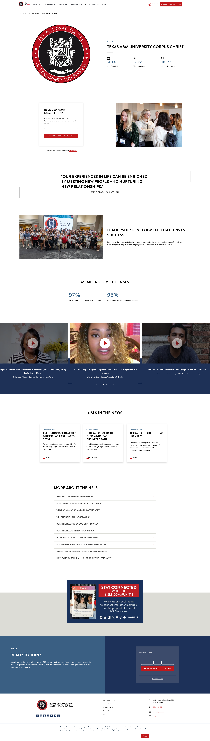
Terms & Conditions (110, 704)
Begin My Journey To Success (61, 136)
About (35, 4)
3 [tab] (103, 385)
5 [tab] (110, 385)
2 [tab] (100, 385)
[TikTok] (55, 716)
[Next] (139, 383)
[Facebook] (37, 716)
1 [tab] (97, 385)
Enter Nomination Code (171, 4)
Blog (104, 714)
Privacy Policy (108, 707)
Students (63, 4)
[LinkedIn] (44, 716)
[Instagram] (41, 716)
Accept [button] (145, 736)
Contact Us (107, 711)
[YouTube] (51, 716)
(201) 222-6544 (158, 707)
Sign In (155, 4)
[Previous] (70, 383)
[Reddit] (58, 716)
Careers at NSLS (109, 700)
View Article (48, 458)
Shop (104, 4)
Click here (73, 150)
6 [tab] (113, 385)
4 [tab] (107, 385)
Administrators (77, 4)
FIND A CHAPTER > (25, 13)
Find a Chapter (49, 4)
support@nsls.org (159, 712)
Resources (93, 4)
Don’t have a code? (157, 679)
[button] (105, 343)
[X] (48, 716)
